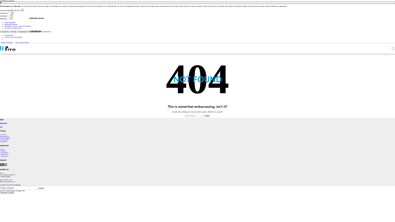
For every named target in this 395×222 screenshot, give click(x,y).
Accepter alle (5, 31)
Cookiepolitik (8, 35)
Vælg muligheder (9, 22)
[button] (197, 3)
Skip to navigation (7, 42)
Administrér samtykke (7, 193)
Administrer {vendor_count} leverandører (17, 26)
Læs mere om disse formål (12, 28)
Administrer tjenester (11, 24)
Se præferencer (23, 31)
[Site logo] (7, 51)
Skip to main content (22, 42)
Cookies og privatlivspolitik (13, 37)
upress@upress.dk (9, 181)
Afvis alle (13, 31)
